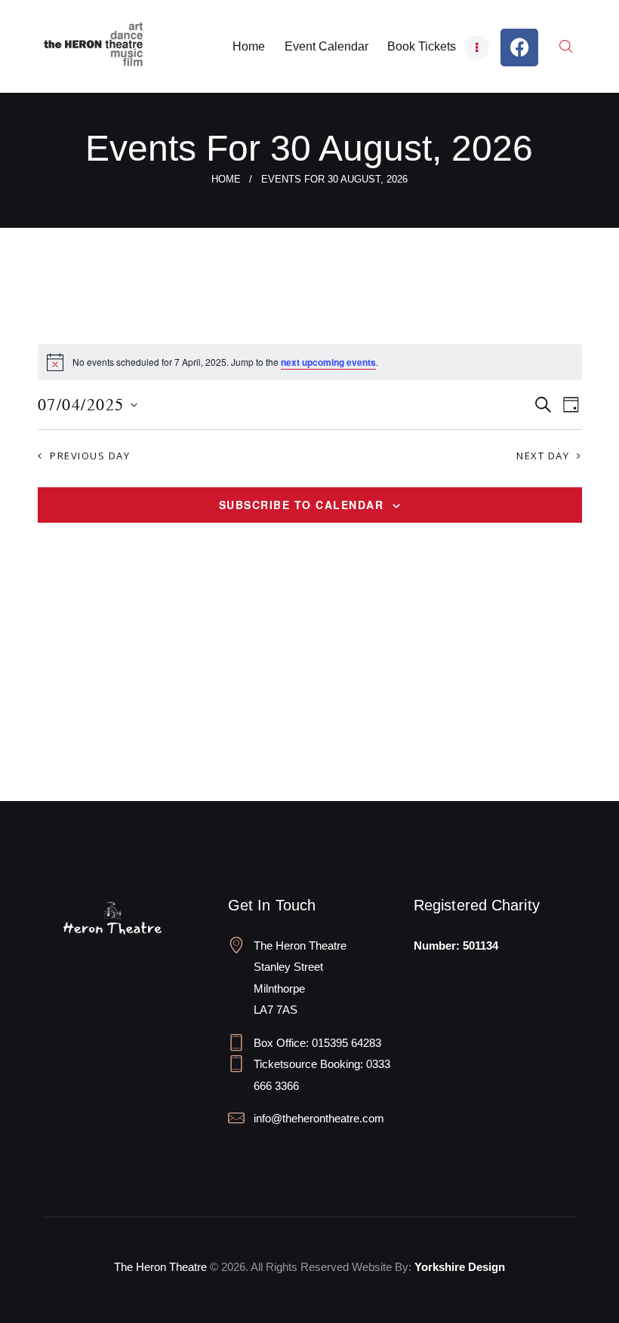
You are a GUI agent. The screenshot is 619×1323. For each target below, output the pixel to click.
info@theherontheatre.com (319, 1118)
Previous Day (90, 455)
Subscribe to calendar (301, 504)
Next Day (542, 455)
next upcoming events (328, 362)
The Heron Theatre (160, 1266)
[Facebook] (519, 47)
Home (226, 179)
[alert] (310, 362)
